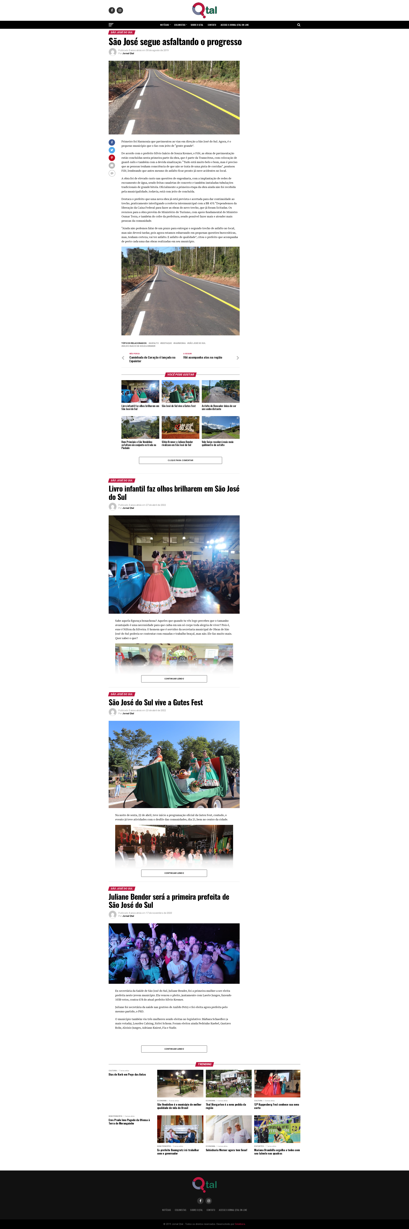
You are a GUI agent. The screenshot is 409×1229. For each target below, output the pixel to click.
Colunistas (179, 24)
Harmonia (180, 343)
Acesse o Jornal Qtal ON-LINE (235, 24)
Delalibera (240, 1224)
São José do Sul (197, 343)
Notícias (164, 24)
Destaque (167, 343)
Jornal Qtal (128, 53)
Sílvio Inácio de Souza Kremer (139, 346)
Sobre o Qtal (197, 24)
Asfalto (154, 343)
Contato (212, 24)
